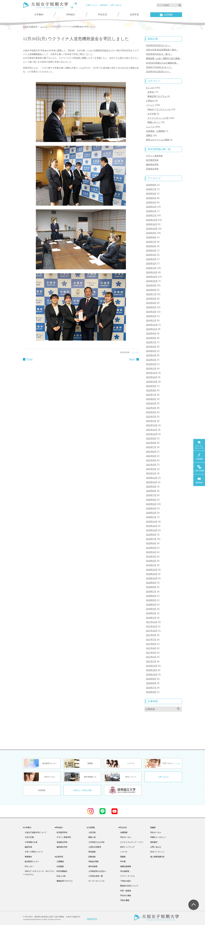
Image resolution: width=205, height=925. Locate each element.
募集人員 (91, 837)
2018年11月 (151, 574)
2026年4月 (151, 202)
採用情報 (41, 790)
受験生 (149, 135)
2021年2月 (151, 469)
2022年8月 (151, 390)
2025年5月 (151, 250)
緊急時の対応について (128, 886)
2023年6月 (151, 346)
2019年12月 (151, 521)
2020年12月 (151, 478)
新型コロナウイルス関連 (157, 140)
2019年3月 (151, 556)
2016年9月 (151, 679)
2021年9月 (151, 438)
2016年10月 (151, 674)
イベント (150, 105)
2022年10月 (151, 381)
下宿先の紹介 (124, 881)
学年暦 (122, 861)
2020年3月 (151, 512)
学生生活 (102, 14)
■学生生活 (122, 827)
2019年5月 (151, 548)
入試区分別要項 (94, 847)
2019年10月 (151, 530)
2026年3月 (151, 206)
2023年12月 (151, 325)
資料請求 (104, 5)
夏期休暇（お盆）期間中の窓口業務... (163, 58)
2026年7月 (151, 189)
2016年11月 (151, 670)
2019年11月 (151, 526)
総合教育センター (31, 861)
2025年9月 (151, 233)
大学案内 (38, 14)
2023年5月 (151, 351)
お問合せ (150, 100)
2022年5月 (151, 403)
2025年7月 (151, 242)
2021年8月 (151, 443)
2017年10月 (151, 630)
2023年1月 (151, 368)
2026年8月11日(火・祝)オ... (159, 54)
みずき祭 (152, 113)
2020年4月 (151, 508)
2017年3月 (151, 652)
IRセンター (28, 866)
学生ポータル (124, 837)
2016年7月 (151, 687)
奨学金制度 (92, 866)
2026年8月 (151, 185)
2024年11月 (151, 276)
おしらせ (150, 87)
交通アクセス (92, 5)
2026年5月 (151, 198)
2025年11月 (151, 224)
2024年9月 (151, 285)
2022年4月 (151, 408)
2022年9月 (151, 386)
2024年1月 (151, 320)
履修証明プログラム (157, 96)
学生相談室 (123, 871)
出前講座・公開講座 (155, 131)
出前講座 (59, 866)
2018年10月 (151, 578)
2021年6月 (151, 451)
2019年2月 (151, 561)
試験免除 (91, 857)
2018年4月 (151, 604)
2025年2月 (151, 263)
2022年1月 (151, 421)
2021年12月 (151, 425)
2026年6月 (151, 193)
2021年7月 (151, 447)
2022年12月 (151, 373)
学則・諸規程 (124, 891)
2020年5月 (151, 504)
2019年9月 (151, 534)
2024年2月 (151, 316)
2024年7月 (151, 294)
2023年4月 (151, 355)
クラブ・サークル (126, 876)
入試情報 (167, 14)
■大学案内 (27, 827)
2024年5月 (151, 303)
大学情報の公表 (30, 842)
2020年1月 (151, 517)
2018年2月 (151, 613)
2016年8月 (151, 683)
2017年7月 (151, 639)
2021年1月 (151, 473)
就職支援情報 (124, 866)
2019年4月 (151, 552)
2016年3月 (151, 692)
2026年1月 (151, 215)
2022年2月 (151, 416)
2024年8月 (151, 290)
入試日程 (91, 832)
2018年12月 (151, 569)
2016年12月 (151, 666)
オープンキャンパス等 (158, 118)
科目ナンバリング (126, 847)
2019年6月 (151, 543)
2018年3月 (151, 609)
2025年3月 (151, 259)
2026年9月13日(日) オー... (158, 71)
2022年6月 (151, 399)
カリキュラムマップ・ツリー (131, 842)
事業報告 (27, 857)
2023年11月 (151, 329)
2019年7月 (151, 539)
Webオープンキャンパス (159, 109)
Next (132, 359)
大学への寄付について (33, 852)
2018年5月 (151, 600)
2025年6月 (151, 246)
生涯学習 (134, 14)
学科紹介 (70, 14)
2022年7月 (151, 394)
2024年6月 (151, 298)
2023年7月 (151, 342)
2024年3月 (151, 311)
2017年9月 (151, 635)
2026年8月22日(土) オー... (158, 45)
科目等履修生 (61, 871)
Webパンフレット (157, 852)
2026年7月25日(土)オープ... (159, 67)
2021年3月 (151, 464)
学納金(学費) (93, 861)
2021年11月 (151, 430)
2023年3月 (151, 360)
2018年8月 (151, 587)
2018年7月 (151, 591)
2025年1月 (151, 268)
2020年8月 (151, 491)
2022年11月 (151, 377)
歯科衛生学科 (152, 164)
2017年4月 (151, 648)
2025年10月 (151, 228)
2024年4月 (151, 307)
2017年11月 (151, 626)
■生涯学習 (59, 857)
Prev (30, 359)
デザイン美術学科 (154, 156)
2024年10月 (151, 281)
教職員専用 (92, 919)
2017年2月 (151, 657)
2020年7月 (151, 495)
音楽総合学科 (152, 169)
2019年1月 (151, 565)
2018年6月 (151, 596)
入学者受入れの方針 (96, 842)
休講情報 (122, 832)
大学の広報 (28, 837)
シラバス (122, 852)
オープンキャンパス (96, 881)
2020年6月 (151, 499)
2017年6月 (151, 644)
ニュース (135, 352)
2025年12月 (151, 220)
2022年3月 (151, 412)
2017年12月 (151, 622)
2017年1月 (151, 661)
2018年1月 (151, 617)
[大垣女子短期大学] (45, 6)
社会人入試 (60, 876)
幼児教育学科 (152, 160)
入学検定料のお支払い (96, 871)
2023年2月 (151, 364)
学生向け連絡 (124, 895)
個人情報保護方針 (157, 857)
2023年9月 (151, 333)
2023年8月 (151, 338)
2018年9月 (151, 582)
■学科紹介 (59, 827)
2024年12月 (151, 272)
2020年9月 (151, 486)
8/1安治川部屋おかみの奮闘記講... (162, 63)
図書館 (122, 857)
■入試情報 (91, 827)
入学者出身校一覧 (95, 876)
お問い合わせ (116, 5)
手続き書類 (123, 900)
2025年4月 (151, 255)
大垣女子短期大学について (34, 832)
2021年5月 (151, 456)
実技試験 (91, 852)
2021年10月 (151, 434)
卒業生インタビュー (158, 837)
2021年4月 (151, 460)
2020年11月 (151, 482)
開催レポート (154, 122)
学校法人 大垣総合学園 (82, 790)
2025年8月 (151, 237)
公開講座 (59, 861)
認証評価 (27, 847)
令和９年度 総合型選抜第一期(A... (162, 50)
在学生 (151, 92)
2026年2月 (151, 211)
